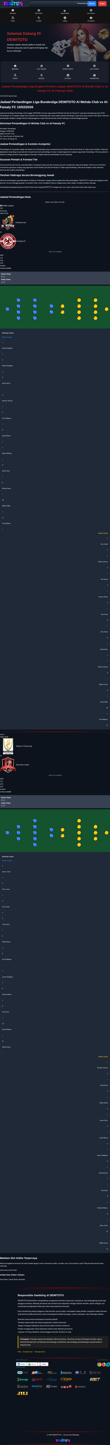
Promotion (91, 21)
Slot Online (39, 13)
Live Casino (91, 13)
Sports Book (65, 13)
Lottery (65, 21)
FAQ (19, 1352)
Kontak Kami (28, 1352)
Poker (13, 21)
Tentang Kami (39, 1352)
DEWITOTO (48, 187)
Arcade (38, 21)
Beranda (13, 13)
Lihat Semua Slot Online (8, 1270)
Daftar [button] (102, 3)
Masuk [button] (92, 3)
